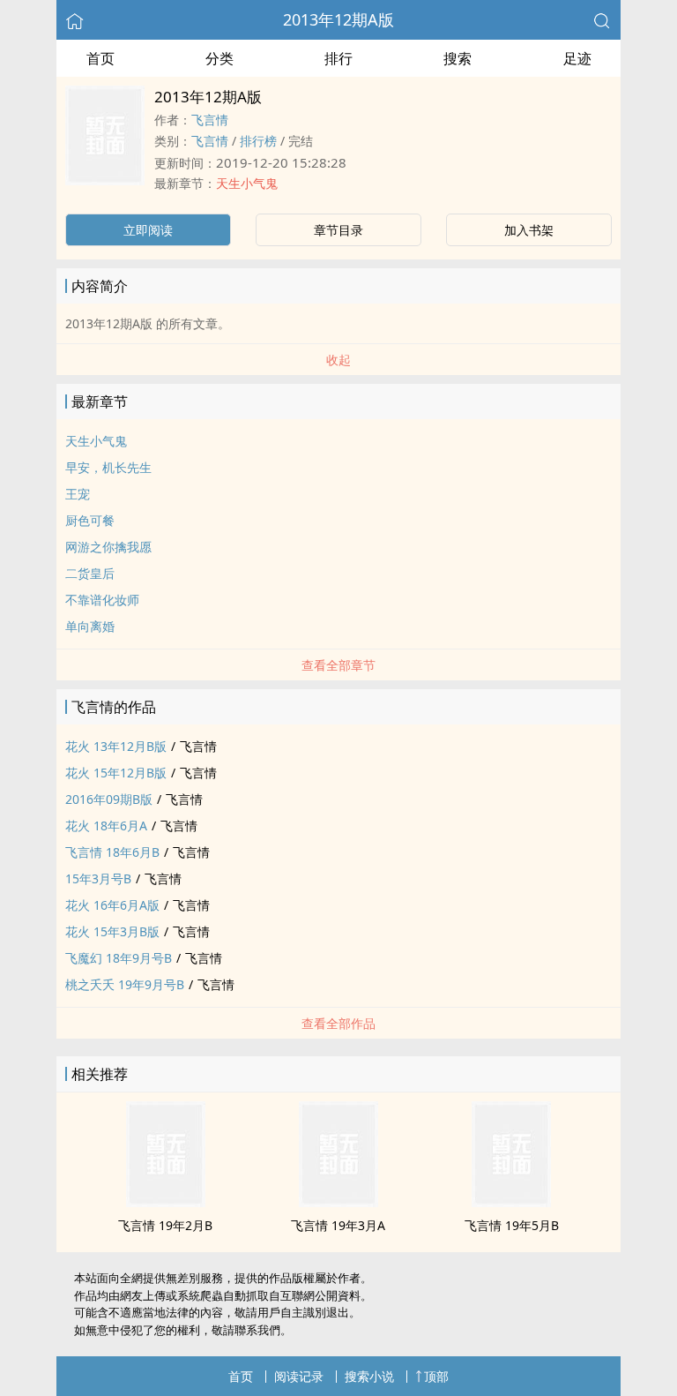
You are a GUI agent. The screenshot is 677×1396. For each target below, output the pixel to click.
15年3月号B (98, 878)
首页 (100, 58)
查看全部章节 (338, 665)
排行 (338, 58)
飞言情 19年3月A (338, 1225)
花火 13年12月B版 (116, 746)
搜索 (457, 58)
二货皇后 (90, 573)
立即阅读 (148, 229)
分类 (219, 58)
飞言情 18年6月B (112, 852)
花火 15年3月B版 (112, 931)
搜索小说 (369, 1376)
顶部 (436, 1376)
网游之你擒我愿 (108, 546)
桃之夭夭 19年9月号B (124, 984)
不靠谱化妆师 (102, 599)
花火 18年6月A (106, 825)
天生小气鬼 (247, 183)
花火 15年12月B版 (116, 772)
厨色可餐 (90, 520)
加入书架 (529, 229)
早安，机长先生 (108, 467)
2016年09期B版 (109, 799)
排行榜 (258, 140)
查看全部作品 (338, 1023)
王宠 (77, 493)
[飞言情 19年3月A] (338, 1202)
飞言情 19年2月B (165, 1225)
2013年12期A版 (338, 19)
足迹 (577, 58)
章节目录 (338, 229)
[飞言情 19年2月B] (165, 1202)
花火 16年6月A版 (112, 905)
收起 (338, 359)
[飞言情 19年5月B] (511, 1202)
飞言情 (209, 119)
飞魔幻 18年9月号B (118, 957)
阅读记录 (299, 1376)
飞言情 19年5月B (512, 1225)
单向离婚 (90, 626)
